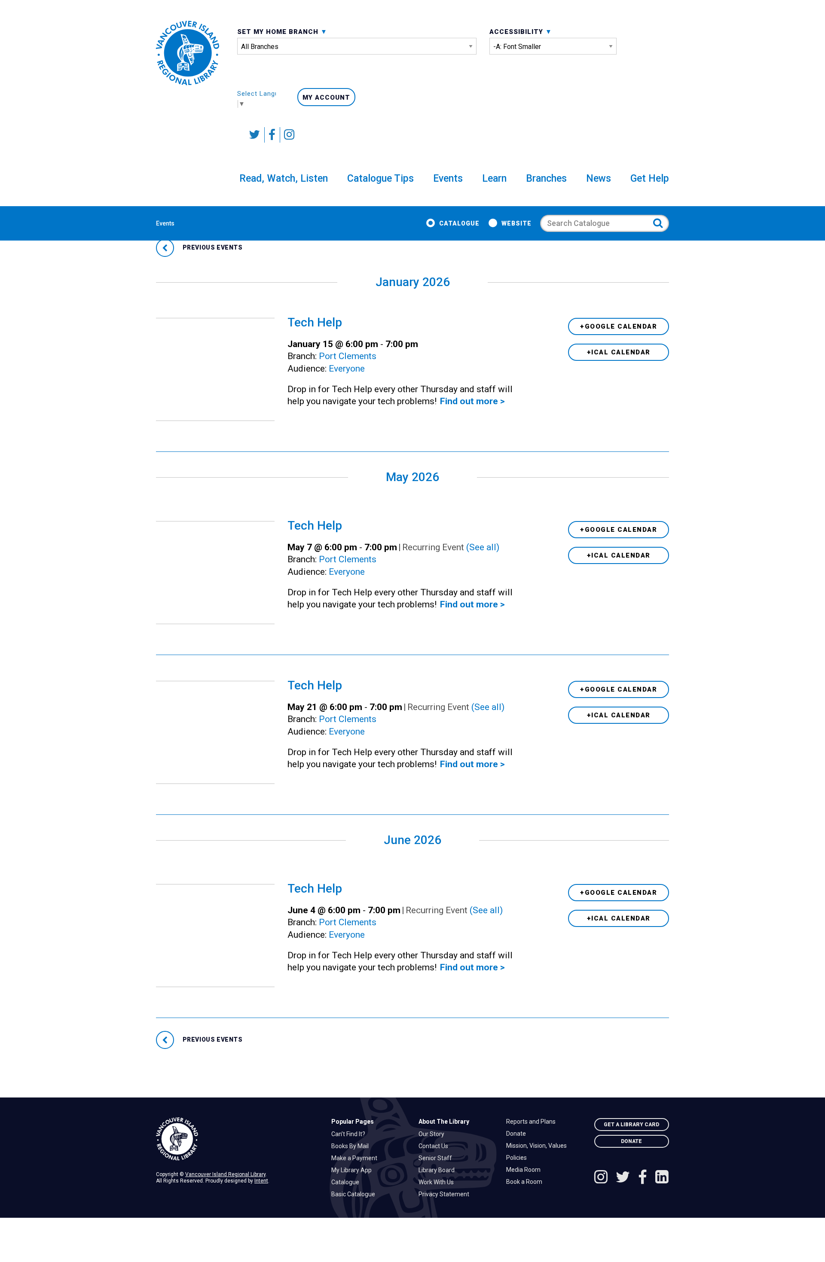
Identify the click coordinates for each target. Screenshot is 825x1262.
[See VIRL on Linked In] (662, 1178)
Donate (518, 1133)
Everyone (347, 368)
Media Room (525, 1169)
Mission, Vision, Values (538, 1145)
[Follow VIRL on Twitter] (255, 135)
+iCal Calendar (619, 352)
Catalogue (459, 223)
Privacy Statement (446, 1194)
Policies (518, 1157)
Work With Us (438, 1182)
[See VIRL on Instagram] (287, 135)
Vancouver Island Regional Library (225, 1174)
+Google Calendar (618, 326)
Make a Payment (356, 1158)
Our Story (433, 1134)
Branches (546, 178)
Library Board (439, 1170)
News (598, 178)
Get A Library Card (631, 1125)
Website (516, 223)
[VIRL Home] (187, 53)
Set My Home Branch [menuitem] (279, 32)
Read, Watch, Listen (283, 178)
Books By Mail (352, 1146)
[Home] (237, 1139)
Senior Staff (437, 1158)
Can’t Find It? (350, 1134)
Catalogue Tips (380, 178)
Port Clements (347, 356)
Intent (261, 1181)
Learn (494, 178)
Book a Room (526, 1181)
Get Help (649, 178)
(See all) (482, 547)
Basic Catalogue (355, 1194)
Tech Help (314, 322)
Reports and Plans (533, 1121)
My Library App (354, 1170)
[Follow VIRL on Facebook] (272, 135)
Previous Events (212, 247)
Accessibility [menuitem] (517, 32)
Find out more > (472, 401)
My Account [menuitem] (326, 97)
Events (448, 178)
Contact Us (435, 1146)
